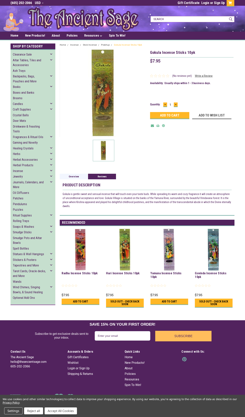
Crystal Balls (21, 115)
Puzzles (18, 209)
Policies (72, 35)
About (56, 35)
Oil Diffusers (21, 193)
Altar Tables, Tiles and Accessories (27, 62)
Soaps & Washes (23, 227)
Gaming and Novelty (25, 142)
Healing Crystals (23, 148)
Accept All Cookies (61, 411)
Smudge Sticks (22, 232)
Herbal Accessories (25, 159)
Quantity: (155, 104)
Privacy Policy (11, 402)
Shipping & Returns (80, 374)
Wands (17, 281)
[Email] (152, 125)
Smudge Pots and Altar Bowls (27, 240)
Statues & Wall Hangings (28, 254)
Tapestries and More (26, 265)
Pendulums (20, 204)
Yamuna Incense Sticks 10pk (165, 275)
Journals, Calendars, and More (28, 184)
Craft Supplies (22, 109)
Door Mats (19, 121)
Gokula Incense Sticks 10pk (128, 45)
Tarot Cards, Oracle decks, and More (29, 273)
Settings (13, 411)
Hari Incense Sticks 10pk (123, 273)
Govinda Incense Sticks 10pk (210, 275)
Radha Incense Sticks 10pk (80, 273)
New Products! (35, 35)
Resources (92, 35)
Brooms (17, 98)
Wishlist (73, 363)
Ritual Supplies (22, 215)
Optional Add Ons (24, 298)
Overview (74, 176)
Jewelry (18, 176)
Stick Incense (90, 45)
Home (14, 35)
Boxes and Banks (23, 92)
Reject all (33, 411)
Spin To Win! (117, 35)
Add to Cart (80, 301)
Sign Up (219, 3)
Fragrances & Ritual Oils (28, 137)
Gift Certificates (78, 357)
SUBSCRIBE (183, 336)
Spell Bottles (21, 248)
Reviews (102, 176)
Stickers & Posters (24, 260)
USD (38, 3)
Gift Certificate (188, 3)
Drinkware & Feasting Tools (26, 129)
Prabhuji (105, 45)
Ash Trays (19, 71)
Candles (18, 104)
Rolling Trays (21, 221)
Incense (18, 171)
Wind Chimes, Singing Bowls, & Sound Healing (28, 289)
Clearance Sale (22, 54)
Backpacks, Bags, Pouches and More (25, 78)
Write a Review (204, 75)
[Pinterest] (163, 125)
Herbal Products (23, 165)
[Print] (157, 125)
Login (205, 3)
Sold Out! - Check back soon (124, 303)
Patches (18, 198)
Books (16, 87)
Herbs (16, 154)
